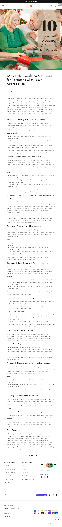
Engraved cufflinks (17, 136)
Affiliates (7, 482)
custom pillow (17, 280)
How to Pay (7, 465)
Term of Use (25, 475)
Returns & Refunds (9, 475)
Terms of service (53, 521)
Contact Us (25, 472)
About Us (24, 469)
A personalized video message (21, 384)
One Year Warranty (9, 469)
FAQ (23, 465)
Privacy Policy (8, 479)
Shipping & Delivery (10, 472)
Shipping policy (54, 523)
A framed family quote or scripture (23, 282)
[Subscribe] (29, 495)
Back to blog (32, 455)
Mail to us (44, 474)
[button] (3, 6)
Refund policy (33, 521)
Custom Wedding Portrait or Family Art (24, 157)
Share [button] (10, 91)
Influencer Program (28, 479)
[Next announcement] (59, 1)
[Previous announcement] (3, 1)
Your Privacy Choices (10, 486)
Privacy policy (43, 521)
